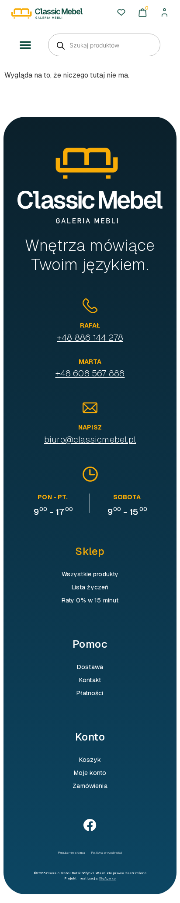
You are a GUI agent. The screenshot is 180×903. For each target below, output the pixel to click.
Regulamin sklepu (71, 852)
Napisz (90, 427)
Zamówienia (90, 786)
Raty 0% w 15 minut (90, 600)
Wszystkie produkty (90, 574)
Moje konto (90, 773)
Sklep (89, 551)
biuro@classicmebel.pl (90, 439)
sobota (127, 497)
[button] (25, 45)
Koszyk (90, 760)
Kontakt (90, 680)
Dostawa (90, 667)
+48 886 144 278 (90, 337)
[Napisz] (90, 407)
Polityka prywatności (106, 852)
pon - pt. (53, 497)
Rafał (90, 325)
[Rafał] (90, 305)
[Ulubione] (121, 12)
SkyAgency (107, 878)
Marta (90, 361)
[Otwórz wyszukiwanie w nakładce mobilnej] (104, 45)
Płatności (89, 693)
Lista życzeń (90, 587)
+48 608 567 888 (90, 373)
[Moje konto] (164, 12)
